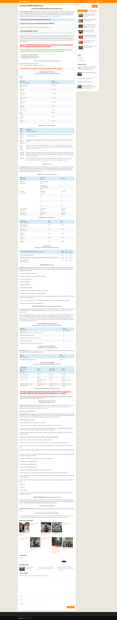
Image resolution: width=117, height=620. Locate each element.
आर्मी (38, 1)
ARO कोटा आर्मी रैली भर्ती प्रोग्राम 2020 (89, 72)
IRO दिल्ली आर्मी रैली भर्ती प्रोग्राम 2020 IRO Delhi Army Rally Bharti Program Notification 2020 (57, 550)
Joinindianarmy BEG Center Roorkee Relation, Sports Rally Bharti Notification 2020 (89, 87)
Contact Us (81, 59)
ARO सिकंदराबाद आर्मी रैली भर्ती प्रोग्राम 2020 (68, 549)
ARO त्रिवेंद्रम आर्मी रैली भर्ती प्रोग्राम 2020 (34, 549)
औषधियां (42, 1)
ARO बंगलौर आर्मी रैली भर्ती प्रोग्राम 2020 (34, 524)
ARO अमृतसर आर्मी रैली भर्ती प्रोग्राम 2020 (85, 82)
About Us (81, 57)
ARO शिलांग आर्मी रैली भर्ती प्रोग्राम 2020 (23, 539)
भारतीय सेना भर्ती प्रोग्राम (70, 1)
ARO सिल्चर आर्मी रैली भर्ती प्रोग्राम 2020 (67, 524)
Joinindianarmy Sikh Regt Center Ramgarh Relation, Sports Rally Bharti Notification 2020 (89, 68)
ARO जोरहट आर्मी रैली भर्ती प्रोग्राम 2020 (56, 534)
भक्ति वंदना (62, 1)
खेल (57, 1)
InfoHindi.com (24, 1)
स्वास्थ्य (93, 1)
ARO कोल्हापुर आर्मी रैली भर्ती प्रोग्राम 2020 (85, 78)
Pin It (73, 561)
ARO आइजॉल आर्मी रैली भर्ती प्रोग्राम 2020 (45, 534)
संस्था (89, 1)
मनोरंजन (78, 1)
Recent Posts (92, 10)
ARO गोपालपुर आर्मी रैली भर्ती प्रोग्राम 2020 (45, 539)
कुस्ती (47, 1)
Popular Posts (82, 10)
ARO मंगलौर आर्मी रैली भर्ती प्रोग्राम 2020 (23, 534)
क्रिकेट (52, 1)
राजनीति (83, 1)
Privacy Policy (81, 61)
